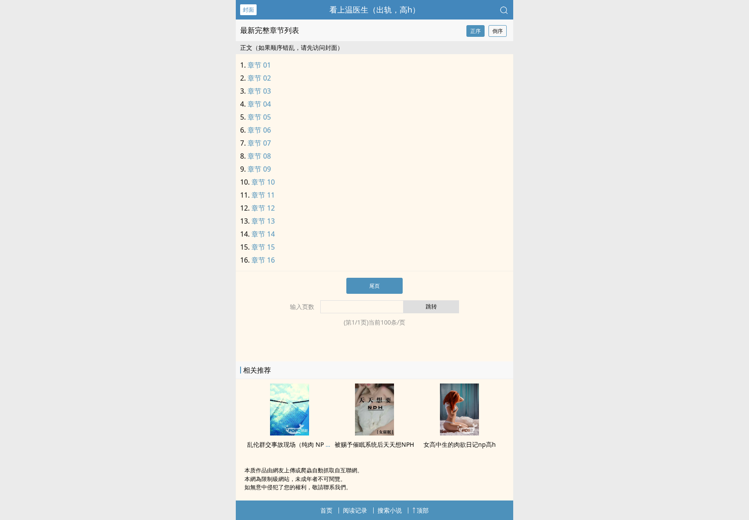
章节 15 (263, 247)
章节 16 (263, 260)
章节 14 (263, 234)
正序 (475, 31)
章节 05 (259, 117)
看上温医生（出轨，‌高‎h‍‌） (374, 9)
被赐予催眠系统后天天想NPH (374, 444)
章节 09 (259, 169)
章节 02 (259, 78)
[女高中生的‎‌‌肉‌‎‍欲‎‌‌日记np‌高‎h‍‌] (459, 433)
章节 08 (259, 156)
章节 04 (259, 104)
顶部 (423, 510)
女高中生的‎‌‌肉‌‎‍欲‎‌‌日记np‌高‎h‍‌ (459, 444)
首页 (326, 510)
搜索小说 (390, 510)
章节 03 (259, 91)
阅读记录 (355, 510)
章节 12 (263, 208)
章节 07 (259, 143)
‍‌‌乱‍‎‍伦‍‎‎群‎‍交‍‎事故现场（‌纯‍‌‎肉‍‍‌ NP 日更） (295, 444)
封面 (248, 9)
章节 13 (263, 221)
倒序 (497, 31)
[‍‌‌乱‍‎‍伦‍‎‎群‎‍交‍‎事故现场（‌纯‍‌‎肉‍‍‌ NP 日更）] (289, 433)
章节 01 (259, 65)
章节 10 (263, 182)
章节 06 (259, 130)
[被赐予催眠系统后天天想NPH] (374, 433)
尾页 (374, 285)
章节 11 (263, 195)
